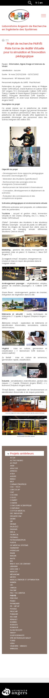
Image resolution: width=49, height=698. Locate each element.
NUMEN (13, 582)
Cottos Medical (17, 511)
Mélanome (14, 574)
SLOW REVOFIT (16, 630)
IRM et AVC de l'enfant (20, 564)
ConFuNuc (15, 508)
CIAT (12, 492)
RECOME (13, 617)
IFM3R (12, 553)
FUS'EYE (13, 543)
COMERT (13, 500)
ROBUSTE (14, 625)
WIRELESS (14, 649)
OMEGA (13, 588)
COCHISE (14, 495)
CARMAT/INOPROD (18, 484)
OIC (11, 585)
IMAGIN (13, 556)
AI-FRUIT (13, 463)
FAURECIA (14, 535)
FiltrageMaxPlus (18, 540)
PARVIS (13, 596)
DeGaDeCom (15, 516)
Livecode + (15, 569)
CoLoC (13, 497)
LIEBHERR (14, 566)
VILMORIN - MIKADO (18, 646)
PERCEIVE (14, 598)
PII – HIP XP (14, 606)
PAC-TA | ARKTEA (17, 593)
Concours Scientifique (21, 505)
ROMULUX (14, 627)
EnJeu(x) (14, 527)
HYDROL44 (14, 551)
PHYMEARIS (14, 604)
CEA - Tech (15, 487)
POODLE (13, 609)
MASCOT (14, 572)
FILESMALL (14, 537)
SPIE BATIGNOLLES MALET (20, 638)
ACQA (12, 458)
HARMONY (14, 548)
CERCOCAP (15, 490)
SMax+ (13, 633)
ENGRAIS (13, 529)
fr (36, 3)
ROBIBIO (13, 622)
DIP (11, 521)
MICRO (13, 577)
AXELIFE (13, 476)
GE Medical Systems (19, 545)
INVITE (12, 559)
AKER (12, 466)
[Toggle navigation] (43, 16)
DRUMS (13, 524)
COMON (13, 503)
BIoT (12, 482)
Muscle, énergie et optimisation (24, 580)
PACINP (13, 590)
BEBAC (13, 479)
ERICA (12, 532)
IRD (11, 561)
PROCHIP (14, 611)
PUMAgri (14, 614)
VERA (12, 643)
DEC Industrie (16, 513)
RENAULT (13, 619)
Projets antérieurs (22, 453)
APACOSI (14, 468)
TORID (12, 641)
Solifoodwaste (17, 635)
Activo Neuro (16, 460)
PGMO (12, 601)
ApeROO (13, 471)
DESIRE (13, 519)
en (41, 3)
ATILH (12, 474)
